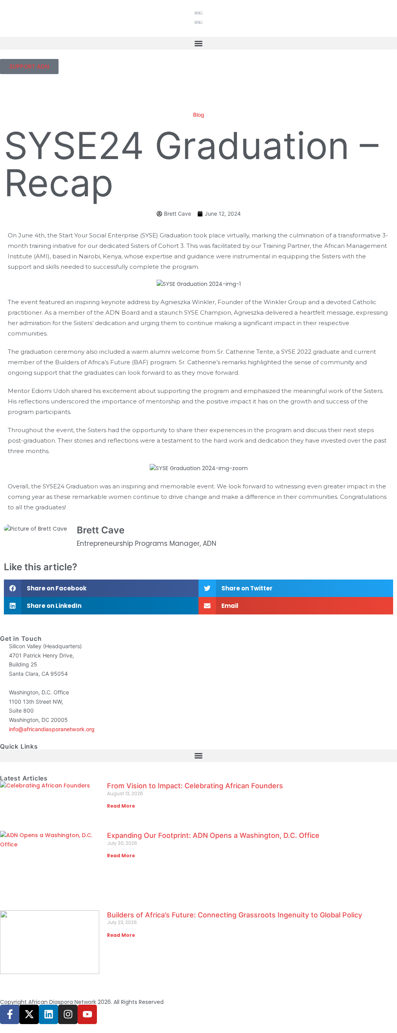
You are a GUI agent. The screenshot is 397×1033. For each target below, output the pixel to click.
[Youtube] (87, 1014)
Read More (121, 806)
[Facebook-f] (9, 1014)
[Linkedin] (48, 1014)
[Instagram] (68, 1014)
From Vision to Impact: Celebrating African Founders (197, 786)
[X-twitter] (29, 1014)
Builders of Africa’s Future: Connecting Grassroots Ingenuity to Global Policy (234, 915)
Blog (198, 114)
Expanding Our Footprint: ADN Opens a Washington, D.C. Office (214, 835)
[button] (198, 43)
